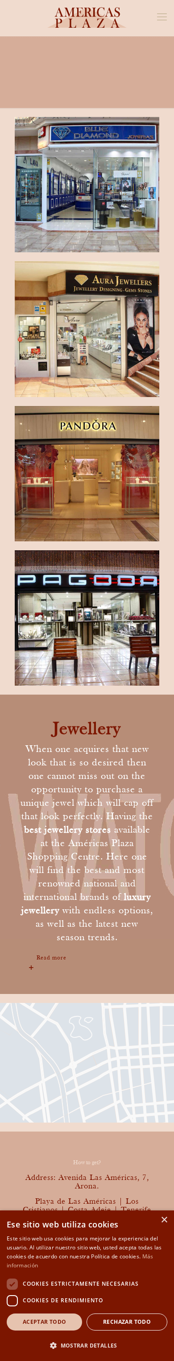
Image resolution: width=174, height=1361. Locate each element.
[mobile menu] (162, 18)
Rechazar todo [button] (127, 1322)
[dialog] (87, 1285)
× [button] (164, 1220)
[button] (87, 1345)
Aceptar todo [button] (44, 1322)
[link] (87, 958)
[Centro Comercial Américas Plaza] (87, 17)
